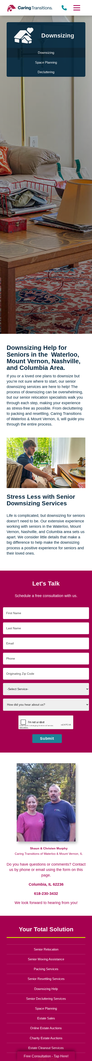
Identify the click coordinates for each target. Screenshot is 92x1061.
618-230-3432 (46, 893)
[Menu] (76, 7)
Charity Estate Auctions (46, 1038)
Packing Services (46, 969)
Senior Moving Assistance (46, 959)
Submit (47, 738)
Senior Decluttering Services (46, 998)
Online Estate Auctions (46, 1028)
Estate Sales (46, 1018)
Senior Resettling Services (46, 979)
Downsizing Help (46, 989)
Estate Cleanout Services (46, 1048)
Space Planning (46, 1008)
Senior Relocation (46, 949)
